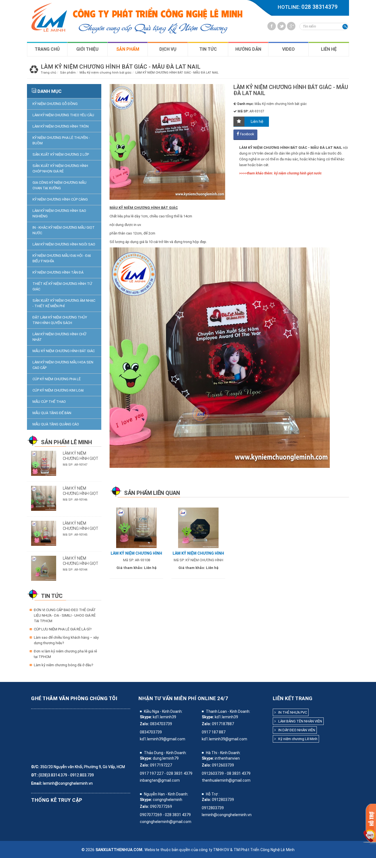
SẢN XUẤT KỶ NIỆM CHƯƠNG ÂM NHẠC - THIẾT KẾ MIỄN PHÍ (63, 303)
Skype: (146, 717)
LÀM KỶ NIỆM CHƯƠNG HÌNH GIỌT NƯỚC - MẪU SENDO (80, 528)
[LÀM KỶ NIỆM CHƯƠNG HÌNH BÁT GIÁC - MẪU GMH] (136, 527)
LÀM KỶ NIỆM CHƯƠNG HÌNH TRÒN (60, 126)
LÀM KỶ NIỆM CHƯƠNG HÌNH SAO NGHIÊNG (59, 213)
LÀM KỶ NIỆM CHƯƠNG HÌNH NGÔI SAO (63, 244)
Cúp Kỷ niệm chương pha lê (56, 379)
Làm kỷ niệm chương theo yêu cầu (63, 115)
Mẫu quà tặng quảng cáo (55, 424)
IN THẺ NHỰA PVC (291, 712)
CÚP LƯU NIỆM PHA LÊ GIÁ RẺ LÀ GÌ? (63, 629)
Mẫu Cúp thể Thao (49, 402)
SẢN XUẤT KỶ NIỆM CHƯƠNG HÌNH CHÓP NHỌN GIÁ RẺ (60, 168)
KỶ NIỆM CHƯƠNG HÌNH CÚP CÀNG (60, 199)
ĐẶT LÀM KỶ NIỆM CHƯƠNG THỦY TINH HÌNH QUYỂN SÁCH (59, 320)
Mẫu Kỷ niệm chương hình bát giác (63, 351)
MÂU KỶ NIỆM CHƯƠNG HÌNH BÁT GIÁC (144, 208)
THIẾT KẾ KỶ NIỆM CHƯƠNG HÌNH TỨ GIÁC (62, 286)
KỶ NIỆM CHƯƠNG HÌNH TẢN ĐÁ (57, 272)
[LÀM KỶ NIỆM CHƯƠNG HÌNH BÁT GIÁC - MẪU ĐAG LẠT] (198, 527)
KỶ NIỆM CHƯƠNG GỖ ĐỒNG (55, 104)
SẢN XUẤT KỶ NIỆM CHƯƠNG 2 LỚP (60, 154)
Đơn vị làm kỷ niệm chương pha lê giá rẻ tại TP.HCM (65, 654)
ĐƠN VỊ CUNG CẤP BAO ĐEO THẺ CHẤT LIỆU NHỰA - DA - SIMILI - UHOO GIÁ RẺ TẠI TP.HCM (65, 615)
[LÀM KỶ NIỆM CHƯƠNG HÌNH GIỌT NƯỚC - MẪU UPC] (43, 498)
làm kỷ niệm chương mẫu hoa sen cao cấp (62, 365)
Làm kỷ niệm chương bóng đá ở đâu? (63, 665)
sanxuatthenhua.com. (120, 850)
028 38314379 (319, 7)
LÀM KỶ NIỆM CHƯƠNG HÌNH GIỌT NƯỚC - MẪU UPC (80, 493)
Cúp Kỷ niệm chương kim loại (58, 390)
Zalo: (144, 724)
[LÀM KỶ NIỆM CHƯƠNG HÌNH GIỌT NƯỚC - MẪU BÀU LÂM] (43, 568)
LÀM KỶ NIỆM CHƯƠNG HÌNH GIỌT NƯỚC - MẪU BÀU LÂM (82, 563)
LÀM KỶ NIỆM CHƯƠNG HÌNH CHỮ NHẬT (59, 337)
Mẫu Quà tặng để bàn (51, 413)
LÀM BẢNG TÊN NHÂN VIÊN (299, 721)
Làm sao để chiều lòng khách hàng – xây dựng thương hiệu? (66, 640)
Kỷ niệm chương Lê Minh (296, 739)
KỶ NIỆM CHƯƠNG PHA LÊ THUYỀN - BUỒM (61, 140)
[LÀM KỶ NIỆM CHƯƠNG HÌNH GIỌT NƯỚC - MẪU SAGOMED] (43, 463)
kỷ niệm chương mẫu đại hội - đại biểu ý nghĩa (61, 258)
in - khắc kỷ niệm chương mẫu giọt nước (63, 230)
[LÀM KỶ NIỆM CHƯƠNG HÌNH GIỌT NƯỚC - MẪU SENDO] (43, 533)
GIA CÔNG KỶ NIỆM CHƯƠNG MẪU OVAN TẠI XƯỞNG (59, 185)
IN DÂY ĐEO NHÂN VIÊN (295, 730)
